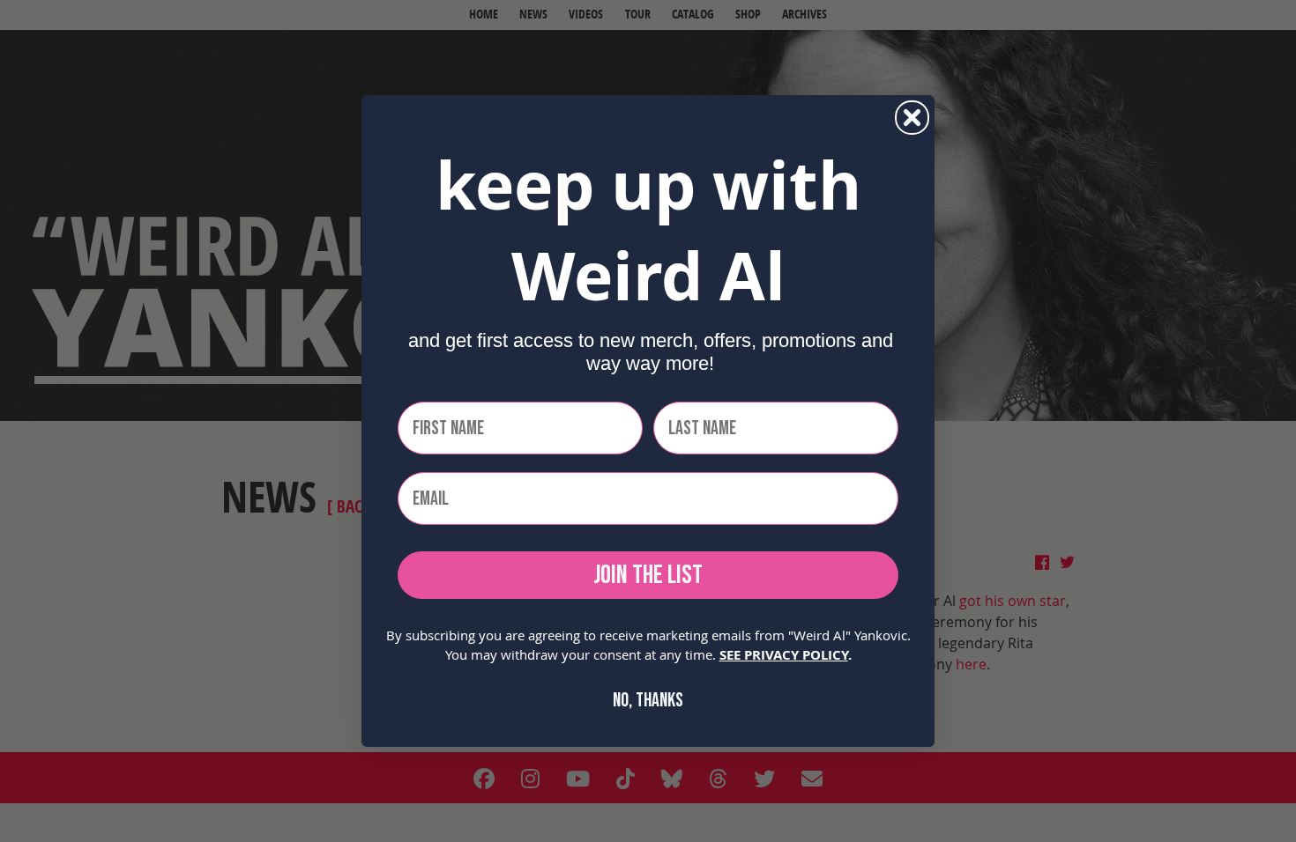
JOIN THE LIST (648, 575)
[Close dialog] (912, 117)
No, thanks (648, 701)
